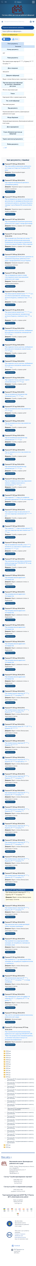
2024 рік (8, 1055)
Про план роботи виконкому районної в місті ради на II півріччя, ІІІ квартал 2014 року (18, 168)
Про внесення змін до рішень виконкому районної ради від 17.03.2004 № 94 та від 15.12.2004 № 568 (18, 563)
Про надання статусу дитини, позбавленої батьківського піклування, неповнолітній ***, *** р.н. (19, 332)
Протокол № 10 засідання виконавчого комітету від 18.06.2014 (18, 1109)
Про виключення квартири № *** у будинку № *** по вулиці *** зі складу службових (17, 980)
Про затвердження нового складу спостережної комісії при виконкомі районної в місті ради (16, 277)
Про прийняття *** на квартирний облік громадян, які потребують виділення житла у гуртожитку (19, 961)
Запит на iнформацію (10, 34)
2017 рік (8, 1070)
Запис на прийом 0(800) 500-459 (18, 1200)
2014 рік (8, 1077)
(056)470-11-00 (13, 1171)
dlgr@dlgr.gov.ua (14, 1173)
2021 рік (8, 1062)
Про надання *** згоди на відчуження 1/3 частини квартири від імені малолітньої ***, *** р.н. (19, 530)
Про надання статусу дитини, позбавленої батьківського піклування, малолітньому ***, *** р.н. (19, 349)
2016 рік (8, 1072)
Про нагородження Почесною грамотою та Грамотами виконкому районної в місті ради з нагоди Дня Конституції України (19, 258)
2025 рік (8, 1053)
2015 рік (8, 1074)
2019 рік (8, 1066)
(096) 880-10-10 (18, 1179)
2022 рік (8, 1059)
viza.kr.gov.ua (18, 1203)
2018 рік (8, 1068)
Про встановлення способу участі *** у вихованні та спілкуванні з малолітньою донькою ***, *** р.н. (18, 546)
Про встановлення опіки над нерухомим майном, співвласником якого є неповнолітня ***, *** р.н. (18, 483)
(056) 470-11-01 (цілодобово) (18, 1182)
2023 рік (8, 1057)
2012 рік (8, 1147)
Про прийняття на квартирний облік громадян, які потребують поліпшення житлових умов (17, 943)
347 (5, 148)
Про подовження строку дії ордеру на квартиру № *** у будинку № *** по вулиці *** (17, 998)
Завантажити (10, 175)
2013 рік (8, 1145)
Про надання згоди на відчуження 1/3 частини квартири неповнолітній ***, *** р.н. (18, 514)
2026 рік (8, 1051)
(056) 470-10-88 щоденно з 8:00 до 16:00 (18, 1190)
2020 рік (8, 1064)
